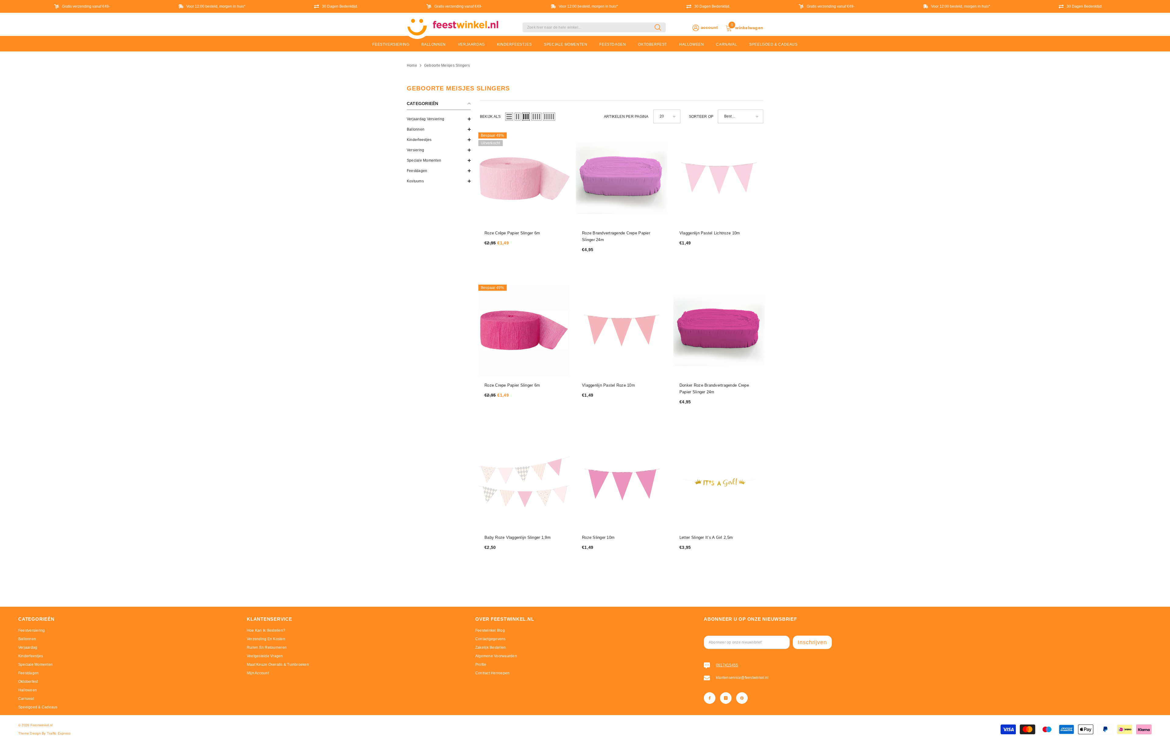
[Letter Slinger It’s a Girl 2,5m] (719, 482)
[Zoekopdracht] (594, 27)
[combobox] (588, 27)
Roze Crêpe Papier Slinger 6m (512, 233)
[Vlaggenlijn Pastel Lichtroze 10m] (719, 178)
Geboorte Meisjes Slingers (447, 65)
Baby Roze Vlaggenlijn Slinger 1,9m (517, 537)
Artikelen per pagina (626, 116)
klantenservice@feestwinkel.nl (742, 678)
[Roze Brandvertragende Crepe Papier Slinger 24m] (621, 178)
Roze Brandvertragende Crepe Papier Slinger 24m (616, 236)
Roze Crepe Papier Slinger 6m (512, 385)
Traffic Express (59, 733)
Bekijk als (490, 116)
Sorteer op (701, 116)
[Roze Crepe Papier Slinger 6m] (524, 330)
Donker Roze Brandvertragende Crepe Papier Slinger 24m (714, 388)
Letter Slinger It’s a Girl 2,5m (706, 537)
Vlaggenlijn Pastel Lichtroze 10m (709, 233)
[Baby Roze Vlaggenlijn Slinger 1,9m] (524, 482)
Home (412, 65)
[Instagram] (726, 698)
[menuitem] (439, 119)
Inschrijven (812, 642)
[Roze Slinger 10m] (621, 482)
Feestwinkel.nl (41, 725)
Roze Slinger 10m (598, 537)
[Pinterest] (742, 698)
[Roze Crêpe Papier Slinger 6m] (524, 178)
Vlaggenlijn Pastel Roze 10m (608, 385)
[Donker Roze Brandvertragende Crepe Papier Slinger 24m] (719, 330)
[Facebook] (709, 698)
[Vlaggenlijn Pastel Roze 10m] (621, 330)
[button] (439, 129)
